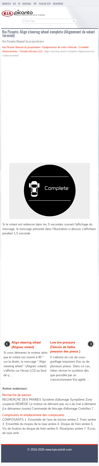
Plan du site (45, 3)
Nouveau (27, 3)
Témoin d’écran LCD (30, 51)
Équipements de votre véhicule (59, 47)
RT (19, 3)
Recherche (58, 3)
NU (14, 3)
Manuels (6, 3)
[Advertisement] (49, 111)
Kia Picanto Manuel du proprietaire (21, 47)
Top (35, 3)
